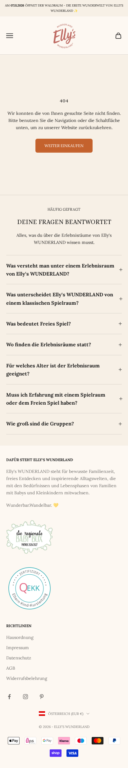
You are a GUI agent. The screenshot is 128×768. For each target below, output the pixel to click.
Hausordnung (20, 637)
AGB (10, 668)
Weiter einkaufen (64, 145)
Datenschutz (18, 658)
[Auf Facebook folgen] (9, 697)
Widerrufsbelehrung (26, 678)
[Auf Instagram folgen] (25, 697)
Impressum (17, 647)
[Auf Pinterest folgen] (42, 697)
